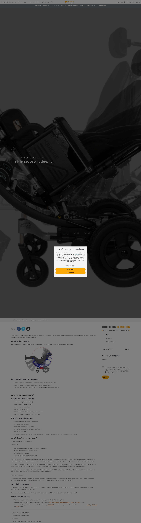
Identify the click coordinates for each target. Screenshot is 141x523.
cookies (77, 254)
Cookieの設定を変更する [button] (70, 265)
